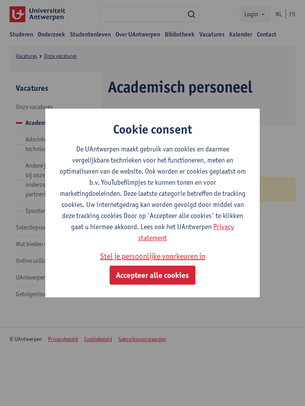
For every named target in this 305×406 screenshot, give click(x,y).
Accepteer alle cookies (152, 275)
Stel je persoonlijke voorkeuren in (152, 256)
